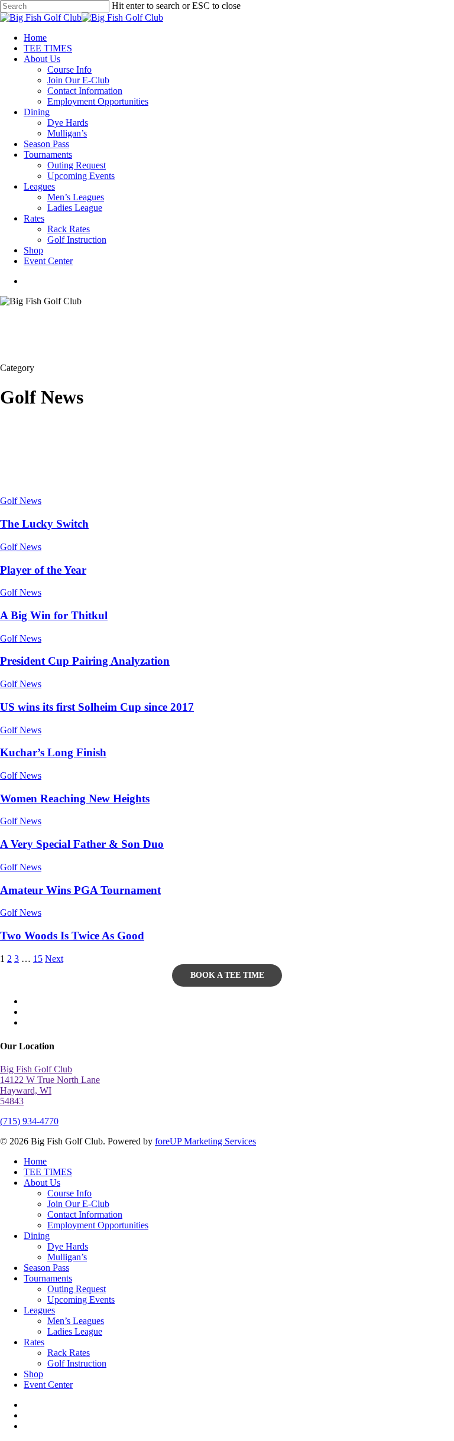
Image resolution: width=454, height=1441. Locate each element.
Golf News (20, 501)
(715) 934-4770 (29, 1121)
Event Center (48, 1385)
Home (35, 1161)
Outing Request (76, 1289)
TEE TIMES (48, 1172)
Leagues (39, 1310)
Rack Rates (68, 1353)
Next (54, 959)
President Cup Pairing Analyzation (85, 661)
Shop (33, 1374)
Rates (34, 1342)
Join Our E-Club (78, 1204)
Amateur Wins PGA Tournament (80, 890)
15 (38, 959)
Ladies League (74, 1331)
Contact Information (84, 1214)
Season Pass (46, 1268)
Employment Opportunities (97, 1225)
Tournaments (48, 1278)
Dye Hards (67, 1246)
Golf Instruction (76, 1363)
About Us (42, 1182)
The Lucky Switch (44, 524)
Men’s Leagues (75, 1321)
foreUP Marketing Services (205, 1141)
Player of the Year (43, 570)
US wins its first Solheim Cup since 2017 (97, 707)
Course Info (69, 1193)
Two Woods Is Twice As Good (72, 935)
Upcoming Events (81, 1299)
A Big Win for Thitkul (54, 615)
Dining (37, 1236)
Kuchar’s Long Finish (53, 752)
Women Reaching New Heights (75, 798)
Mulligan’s (67, 1257)
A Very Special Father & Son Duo (82, 844)
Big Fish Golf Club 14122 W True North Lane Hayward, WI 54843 (50, 1085)
